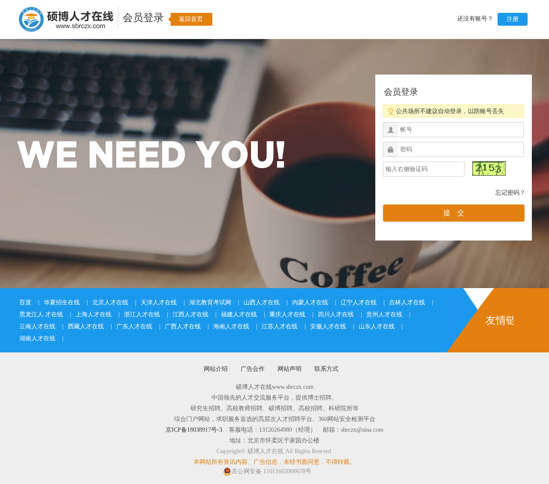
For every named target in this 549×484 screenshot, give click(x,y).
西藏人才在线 (86, 326)
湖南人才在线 (37, 338)
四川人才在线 (336, 314)
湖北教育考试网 (210, 302)
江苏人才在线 (280, 326)
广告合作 (253, 369)
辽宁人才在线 (359, 302)
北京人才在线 (110, 302)
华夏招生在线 (62, 302)
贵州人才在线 (384, 314)
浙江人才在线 (142, 314)
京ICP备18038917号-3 (194, 430)
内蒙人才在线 (310, 302)
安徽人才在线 (328, 326)
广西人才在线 (183, 326)
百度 (25, 302)
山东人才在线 (377, 326)
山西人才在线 (262, 302)
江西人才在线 (190, 314)
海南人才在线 (231, 326)
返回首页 (191, 19)
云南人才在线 (37, 326)
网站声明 (290, 369)
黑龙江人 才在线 (41, 314)
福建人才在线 (239, 314)
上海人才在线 (93, 314)
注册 (513, 19)
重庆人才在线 (287, 314)
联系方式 (326, 369)
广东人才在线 (134, 326)
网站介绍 (216, 369)
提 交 (453, 212)
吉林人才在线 (407, 302)
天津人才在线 (159, 302)
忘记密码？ (510, 192)
